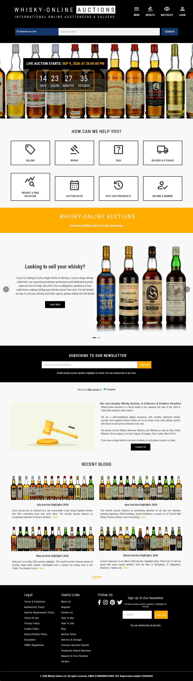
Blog (63, 628)
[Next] (187, 289)
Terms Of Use (31, 618)
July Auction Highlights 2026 (52, 504)
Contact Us (67, 612)
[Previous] (6, 289)
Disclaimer (30, 639)
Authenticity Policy (34, 607)
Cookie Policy (31, 628)
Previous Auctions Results (75, 645)
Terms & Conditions (34, 601)
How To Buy (67, 618)
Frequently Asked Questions (76, 650)
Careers (65, 661)
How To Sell (67, 623)
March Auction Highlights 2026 (140, 555)
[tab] (94, 337)
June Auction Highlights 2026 (140, 504)
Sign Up (144, 364)
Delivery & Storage (71, 639)
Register (65, 607)
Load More (96, 577)
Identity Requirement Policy (39, 612)
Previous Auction (27, 31)
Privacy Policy (32, 623)
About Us (66, 601)
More (55, 517)
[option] (96, 80)
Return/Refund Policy (35, 634)
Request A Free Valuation (75, 656)
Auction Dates (68, 634)
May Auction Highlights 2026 (52, 555)
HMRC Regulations (34, 645)
